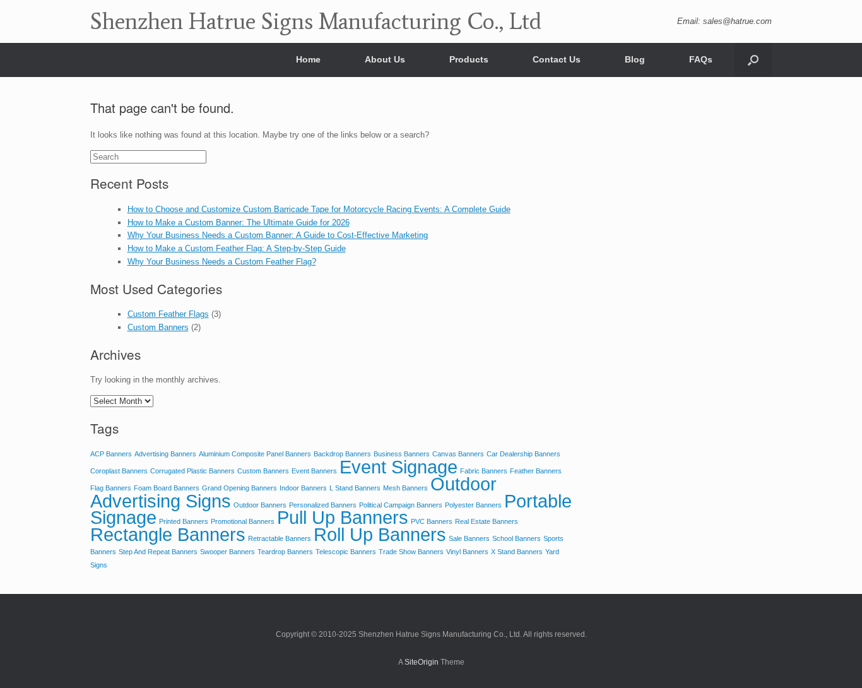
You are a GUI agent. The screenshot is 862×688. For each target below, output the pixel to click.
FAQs (700, 59)
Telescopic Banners (346, 551)
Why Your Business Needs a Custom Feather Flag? (221, 261)
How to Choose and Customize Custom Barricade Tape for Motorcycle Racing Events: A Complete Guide (319, 209)
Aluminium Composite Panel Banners (255, 454)
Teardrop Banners (285, 551)
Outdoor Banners (259, 505)
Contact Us (557, 59)
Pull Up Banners (342, 517)
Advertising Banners (165, 454)
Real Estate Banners (486, 521)
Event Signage (398, 466)
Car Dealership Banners (523, 454)
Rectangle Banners (167, 534)
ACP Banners (111, 454)
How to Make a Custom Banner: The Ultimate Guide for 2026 (238, 222)
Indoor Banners (303, 488)
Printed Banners (183, 521)
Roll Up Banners (380, 534)
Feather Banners (536, 471)
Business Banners (402, 454)
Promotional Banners (243, 521)
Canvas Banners (458, 454)
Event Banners (314, 471)
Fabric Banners (483, 471)
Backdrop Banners (342, 454)
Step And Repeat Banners (158, 551)
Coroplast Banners (119, 471)
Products (468, 59)
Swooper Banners (227, 551)
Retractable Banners (279, 538)
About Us (385, 59)
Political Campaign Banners (400, 505)
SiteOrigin (421, 662)
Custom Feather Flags (168, 314)
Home (308, 59)
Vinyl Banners (467, 551)
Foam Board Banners (166, 488)
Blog (635, 59)
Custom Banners (158, 327)
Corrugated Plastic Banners (192, 471)
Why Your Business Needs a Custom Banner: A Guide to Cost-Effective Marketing (277, 235)
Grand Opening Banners (239, 488)
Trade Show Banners (411, 551)
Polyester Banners (473, 505)
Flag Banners (110, 488)
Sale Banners (469, 538)
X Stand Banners (517, 551)
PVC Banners (431, 521)
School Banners (516, 538)
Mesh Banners (405, 488)
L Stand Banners (355, 488)
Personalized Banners (323, 505)
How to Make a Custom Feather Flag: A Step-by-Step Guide (236, 248)
